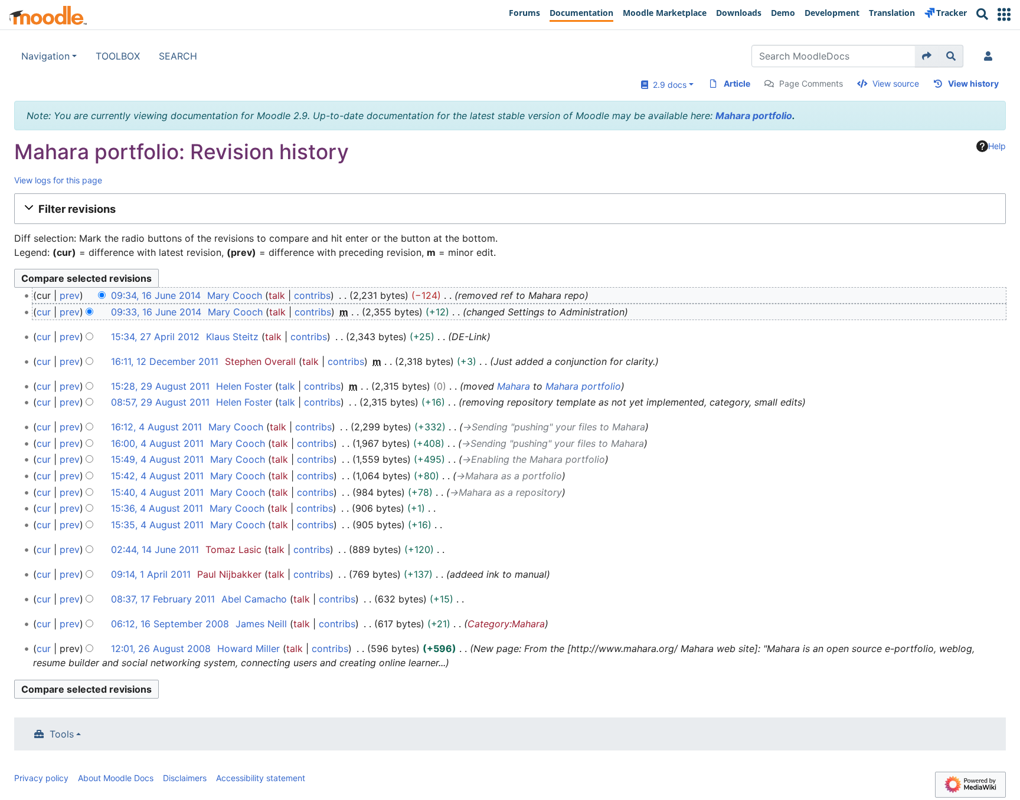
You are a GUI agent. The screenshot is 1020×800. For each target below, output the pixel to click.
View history (973, 83)
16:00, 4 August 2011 (157, 443)
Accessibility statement (260, 778)
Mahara (513, 386)
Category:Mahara (506, 624)
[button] (1004, 14)
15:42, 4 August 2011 (157, 476)
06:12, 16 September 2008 (170, 624)
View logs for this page (58, 180)
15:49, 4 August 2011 (157, 459)
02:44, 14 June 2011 (155, 549)
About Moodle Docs (115, 778)
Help (997, 146)
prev (70, 295)
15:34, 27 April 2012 (155, 337)
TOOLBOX (118, 56)
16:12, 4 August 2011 (156, 427)
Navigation (45, 56)
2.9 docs (667, 85)
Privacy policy (41, 778)
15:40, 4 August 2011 (157, 492)
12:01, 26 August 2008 (161, 648)
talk (277, 295)
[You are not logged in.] (990, 56)
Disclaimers (185, 778)
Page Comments (811, 83)
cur (44, 312)
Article (737, 83)
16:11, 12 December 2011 (164, 361)
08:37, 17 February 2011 (163, 599)
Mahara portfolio (753, 115)
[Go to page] (927, 56)
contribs (312, 295)
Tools (62, 734)
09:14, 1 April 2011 (151, 574)
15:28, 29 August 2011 (160, 386)
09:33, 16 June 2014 (156, 312)
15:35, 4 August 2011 (157, 525)
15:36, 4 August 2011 (157, 508)
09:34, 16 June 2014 (156, 295)
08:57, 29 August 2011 (160, 402)
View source (895, 83)
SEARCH (178, 56)
